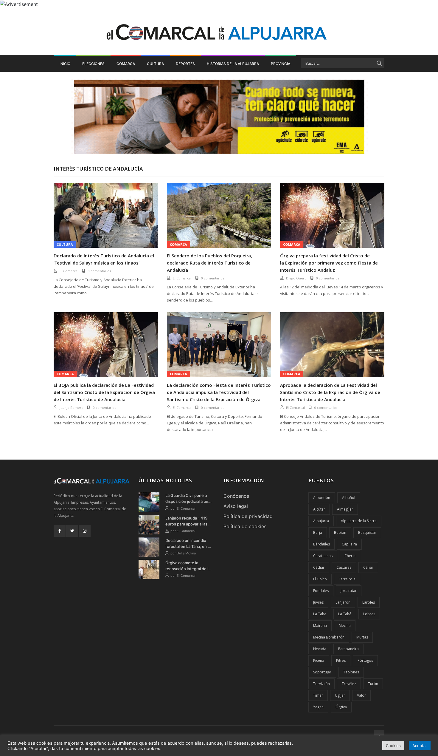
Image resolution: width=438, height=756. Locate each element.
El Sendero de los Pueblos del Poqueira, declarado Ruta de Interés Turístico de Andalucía (209, 263)
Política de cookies (244, 526)
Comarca (126, 63)
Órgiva (341, 706)
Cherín (349, 555)
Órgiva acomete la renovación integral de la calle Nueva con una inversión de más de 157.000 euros (187, 566)
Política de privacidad (248, 516)
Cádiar (318, 567)
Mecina (345, 625)
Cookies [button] (393, 745)
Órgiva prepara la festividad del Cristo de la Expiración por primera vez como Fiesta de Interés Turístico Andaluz (329, 263)
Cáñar (368, 567)
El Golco (320, 579)
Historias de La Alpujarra (233, 63)
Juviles (318, 602)
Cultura (155, 63)
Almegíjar (345, 509)
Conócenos (236, 496)
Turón (373, 683)
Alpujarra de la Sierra (359, 520)
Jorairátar (349, 590)
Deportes (185, 63)
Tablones (351, 672)
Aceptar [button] (419, 745)
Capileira (349, 544)
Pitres (341, 660)
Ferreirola (347, 579)
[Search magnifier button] (379, 63)
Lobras (369, 613)
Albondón (321, 497)
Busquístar (367, 532)
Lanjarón (343, 602)
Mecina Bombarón (328, 637)
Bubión (340, 532)
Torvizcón (321, 683)
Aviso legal (235, 506)
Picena (318, 660)
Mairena (320, 625)
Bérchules (321, 544)
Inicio (65, 63)
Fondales (321, 590)
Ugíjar (340, 695)
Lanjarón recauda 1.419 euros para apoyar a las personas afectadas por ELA (187, 521)
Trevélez (349, 683)
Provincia (280, 63)
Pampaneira (348, 648)
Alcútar (319, 509)
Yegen (318, 706)
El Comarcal (69, 271)
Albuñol (348, 497)
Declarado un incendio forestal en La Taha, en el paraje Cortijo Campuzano (189, 543)
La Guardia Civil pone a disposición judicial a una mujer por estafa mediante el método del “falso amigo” (187, 498)
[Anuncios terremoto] (219, 116)
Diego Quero (296, 278)
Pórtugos (365, 660)
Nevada (319, 648)
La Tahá (344, 613)
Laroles (368, 602)
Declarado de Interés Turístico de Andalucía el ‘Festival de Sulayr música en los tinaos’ (104, 259)
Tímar (318, 695)
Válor (361, 695)
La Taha (319, 613)
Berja (317, 532)
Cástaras (343, 567)
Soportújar (322, 672)
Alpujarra (321, 520)
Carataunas (323, 555)
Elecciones (93, 63)
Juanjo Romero (71, 407)
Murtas (362, 637)
